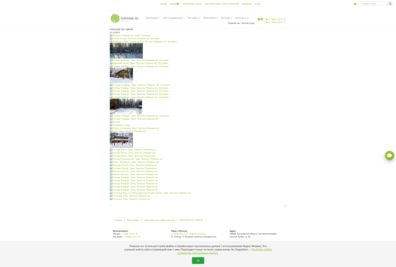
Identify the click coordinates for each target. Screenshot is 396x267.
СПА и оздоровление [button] (173, 17)
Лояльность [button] (241, 17)
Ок (198, 260)
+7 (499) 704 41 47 (276, 19)
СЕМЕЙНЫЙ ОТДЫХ (192, 3)
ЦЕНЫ (163, 3)
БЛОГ (257, 3)
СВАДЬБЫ (247, 3)
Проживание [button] (152, 17)
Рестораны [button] (193, 17)
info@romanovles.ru (198, 233)
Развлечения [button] (209, 17)
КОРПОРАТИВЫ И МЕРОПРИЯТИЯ (222, 3)
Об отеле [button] (225, 17)
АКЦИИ (173, 3)
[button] (356, 4)
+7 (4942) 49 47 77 (276, 22)
